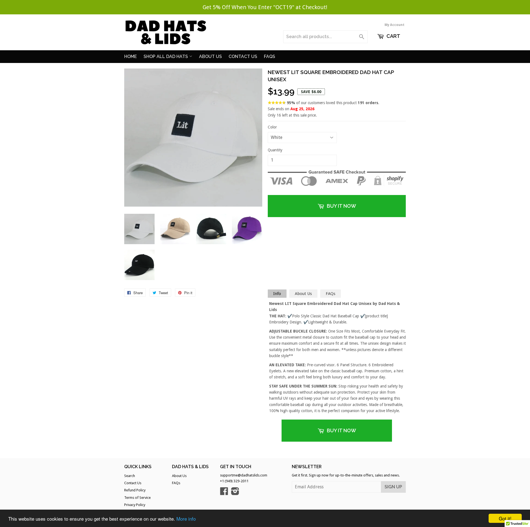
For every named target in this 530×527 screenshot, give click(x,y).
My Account (394, 25)
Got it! (505, 518)
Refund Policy (134, 490)
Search (129, 476)
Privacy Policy (134, 505)
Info (277, 293)
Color (272, 127)
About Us (210, 56)
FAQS (269, 56)
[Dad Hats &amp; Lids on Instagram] (235, 493)
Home (130, 56)
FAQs (330, 293)
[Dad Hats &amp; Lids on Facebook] (224, 493)
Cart (392, 36)
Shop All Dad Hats (166, 56)
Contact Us (243, 56)
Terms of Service (137, 498)
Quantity (275, 150)
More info (186, 518)
